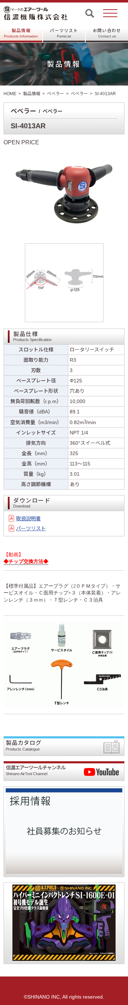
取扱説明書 (28, 518)
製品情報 (21, 33)
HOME (10, 93)
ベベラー (55, 93)
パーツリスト (64, 33)
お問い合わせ (107, 33)
